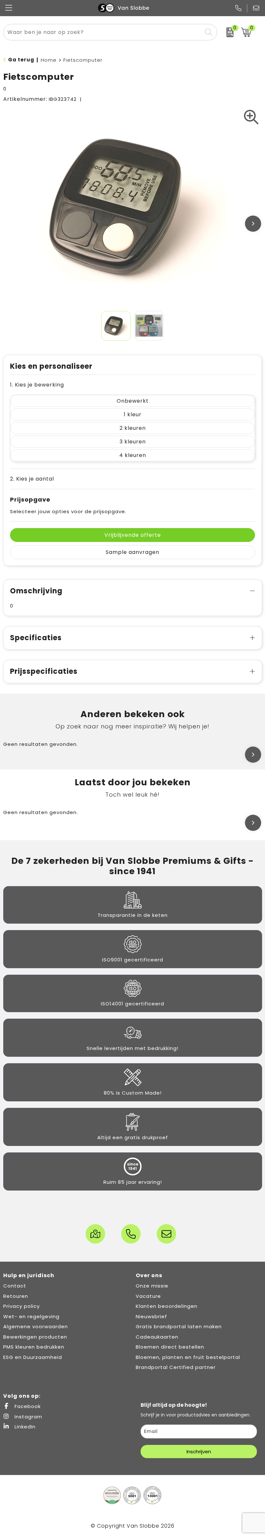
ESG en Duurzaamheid (32, 1357)
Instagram (27, 1416)
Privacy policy (21, 1306)
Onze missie (152, 1285)
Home (49, 60)
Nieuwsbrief (151, 1316)
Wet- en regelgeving (31, 1316)
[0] (227, 32)
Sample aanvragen (132, 552)
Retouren (15, 1296)
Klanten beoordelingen (166, 1306)
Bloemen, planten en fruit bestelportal (188, 1357)
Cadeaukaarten (157, 1336)
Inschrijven (198, 1451)
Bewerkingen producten (35, 1336)
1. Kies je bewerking (37, 384)
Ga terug (21, 59)
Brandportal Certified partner (176, 1367)
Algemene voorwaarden (35, 1326)
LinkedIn (24, 1426)
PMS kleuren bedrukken (33, 1346)
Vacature (148, 1296)
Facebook (27, 1406)
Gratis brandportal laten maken (179, 1326)
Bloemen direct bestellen (170, 1346)
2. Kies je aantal (32, 478)
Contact (14, 1285)
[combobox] (103, 32)
